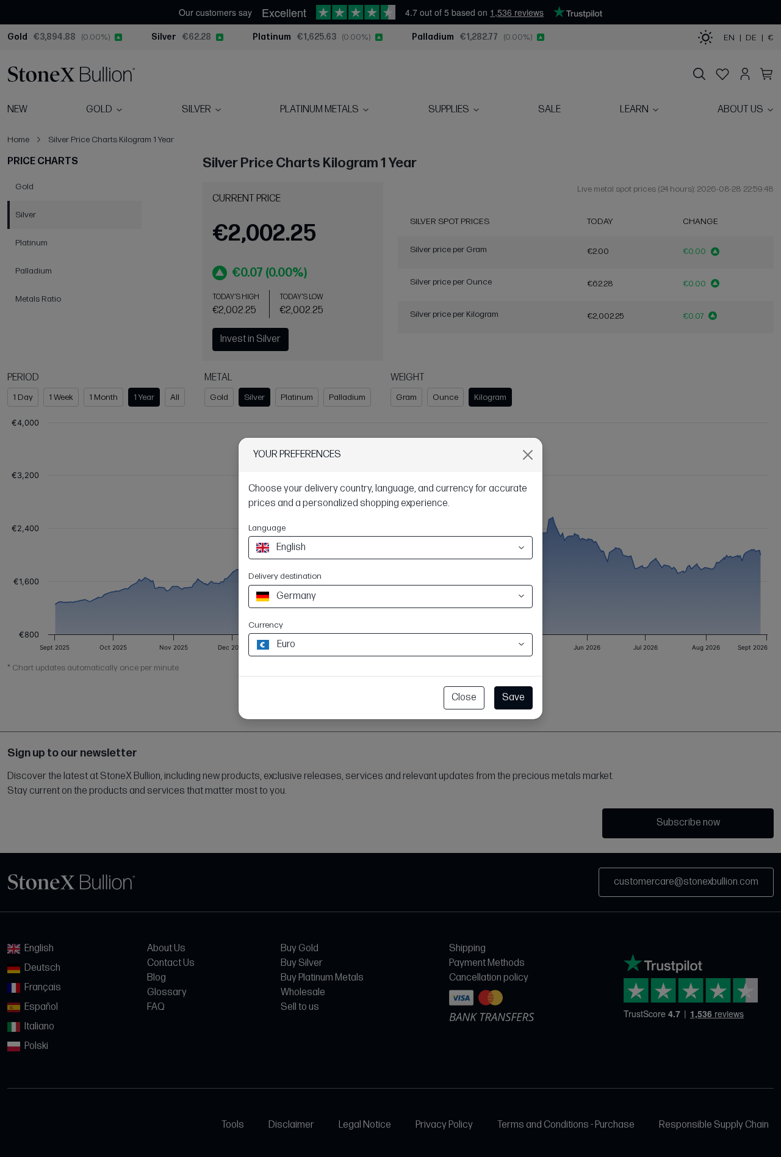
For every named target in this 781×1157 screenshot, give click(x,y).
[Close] (528, 455)
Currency (265, 625)
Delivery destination (285, 576)
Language (267, 528)
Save (513, 697)
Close (464, 697)
